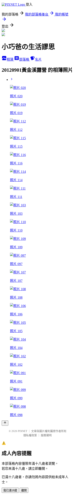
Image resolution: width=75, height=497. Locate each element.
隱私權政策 (30, 435)
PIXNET (22, 431)
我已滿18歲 (10, 490)
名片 (38, 59)
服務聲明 (46, 435)
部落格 (24, 59)
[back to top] (5, 423)
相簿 (10, 59)
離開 (24, 490)
